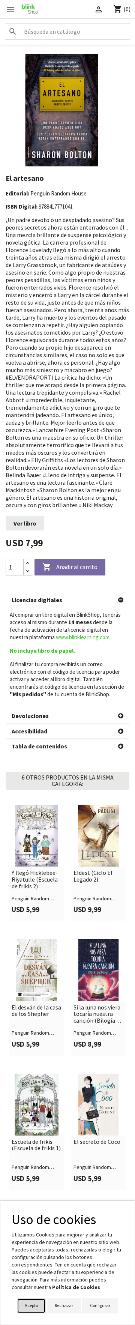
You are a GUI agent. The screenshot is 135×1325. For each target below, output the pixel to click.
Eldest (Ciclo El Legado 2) (93, 876)
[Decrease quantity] (27, 571)
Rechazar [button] (64, 1305)
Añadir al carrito (70, 566)
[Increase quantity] (27, 563)
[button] (67, 600)
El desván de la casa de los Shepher (36, 1010)
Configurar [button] (100, 1305)
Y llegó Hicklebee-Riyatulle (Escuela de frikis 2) (35, 879)
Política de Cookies (76, 1287)
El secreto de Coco (97, 1142)
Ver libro (25, 523)
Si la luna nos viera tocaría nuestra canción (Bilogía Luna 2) (97, 1014)
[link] (37, 863)
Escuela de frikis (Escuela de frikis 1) (36, 1145)
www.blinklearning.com (83, 637)
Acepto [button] (31, 1305)
